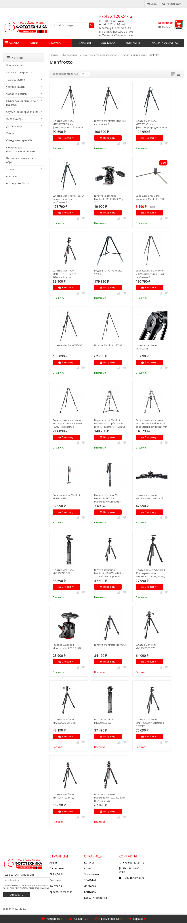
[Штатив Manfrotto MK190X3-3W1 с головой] (151, 475)
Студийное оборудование (22, 111)
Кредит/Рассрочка (165, 42)
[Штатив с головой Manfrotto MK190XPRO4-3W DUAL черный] (110, 774)
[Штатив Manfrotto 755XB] (110, 325)
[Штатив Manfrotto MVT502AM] (151, 325)
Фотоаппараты (70, 55)
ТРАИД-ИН (84, 42)
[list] (179, 74)
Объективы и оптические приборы (22, 102)
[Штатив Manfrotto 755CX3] (69, 325)
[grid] (173, 74)
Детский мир (14, 126)
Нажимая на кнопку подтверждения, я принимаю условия (26, 886)
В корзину (68, 137)
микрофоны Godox (17, 183)
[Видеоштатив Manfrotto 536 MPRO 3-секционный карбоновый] (151, 251)
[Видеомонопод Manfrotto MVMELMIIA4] (69, 475)
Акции (33, 42)
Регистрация (174, 3)
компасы (11, 176)
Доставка (108, 42)
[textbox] (74, 25)
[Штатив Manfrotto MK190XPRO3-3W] (151, 625)
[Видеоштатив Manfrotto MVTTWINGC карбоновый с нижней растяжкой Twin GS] (110, 400)
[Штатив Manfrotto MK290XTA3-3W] (69, 550)
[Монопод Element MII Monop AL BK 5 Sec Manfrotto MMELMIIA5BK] (110, 475)
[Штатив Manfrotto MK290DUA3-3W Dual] (69, 700)
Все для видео (15, 65)
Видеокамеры (14, 119)
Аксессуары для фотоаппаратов (100, 55)
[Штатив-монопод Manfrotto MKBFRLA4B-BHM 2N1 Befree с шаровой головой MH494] (110, 550)
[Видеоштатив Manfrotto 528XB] (110, 251)
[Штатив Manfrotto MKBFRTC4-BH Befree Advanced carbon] (69, 251)
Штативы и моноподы (133, 55)
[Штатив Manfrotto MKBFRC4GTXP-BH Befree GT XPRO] (151, 700)
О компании (57, 42)
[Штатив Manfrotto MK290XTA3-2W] (110, 700)
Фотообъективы (16, 94)
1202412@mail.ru (133, 878)
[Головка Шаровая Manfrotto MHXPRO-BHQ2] (69, 625)
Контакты (132, 42)
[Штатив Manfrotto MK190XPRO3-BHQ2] (69, 774)
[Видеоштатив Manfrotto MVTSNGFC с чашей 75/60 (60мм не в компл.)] (69, 400)
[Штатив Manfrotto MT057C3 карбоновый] (110, 101)
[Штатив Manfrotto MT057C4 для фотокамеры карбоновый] (69, 176)
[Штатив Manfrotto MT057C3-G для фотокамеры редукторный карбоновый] (151, 101)
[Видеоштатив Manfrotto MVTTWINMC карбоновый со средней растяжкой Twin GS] (151, 400)
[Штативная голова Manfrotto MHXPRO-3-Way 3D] (110, 176)
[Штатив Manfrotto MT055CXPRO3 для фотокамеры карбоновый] (69, 101)
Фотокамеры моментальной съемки (20, 149)
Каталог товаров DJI (19, 72)
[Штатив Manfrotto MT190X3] (110, 625)
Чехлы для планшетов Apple (20, 160)
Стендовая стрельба (19, 140)
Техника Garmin (16, 79)
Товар (10, 169)
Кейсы (10, 133)
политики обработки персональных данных (29, 888)
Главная (53, 55)
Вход (154, 3)
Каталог (14, 42)
